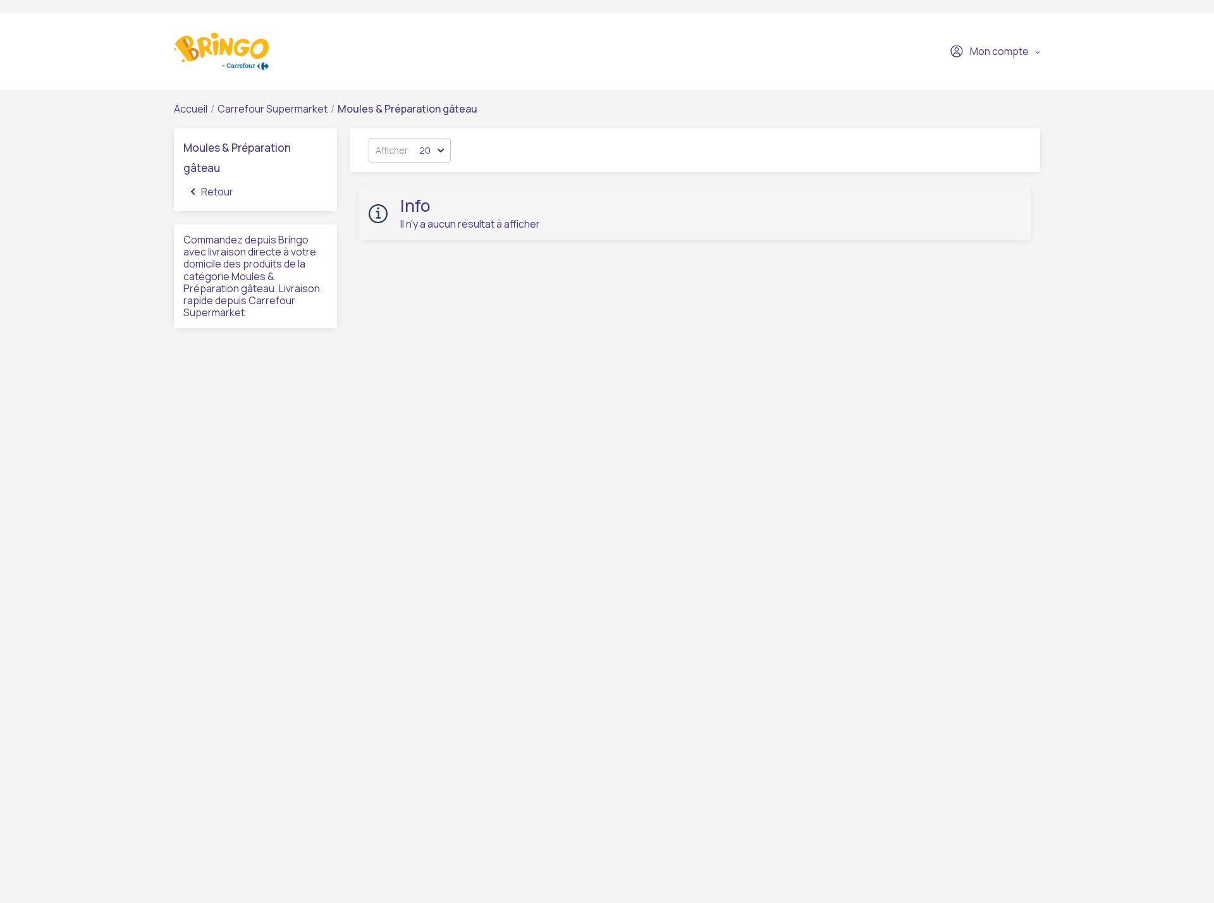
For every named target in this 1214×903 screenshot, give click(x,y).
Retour (217, 192)
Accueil (190, 109)
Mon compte (999, 51)
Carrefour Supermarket (273, 109)
